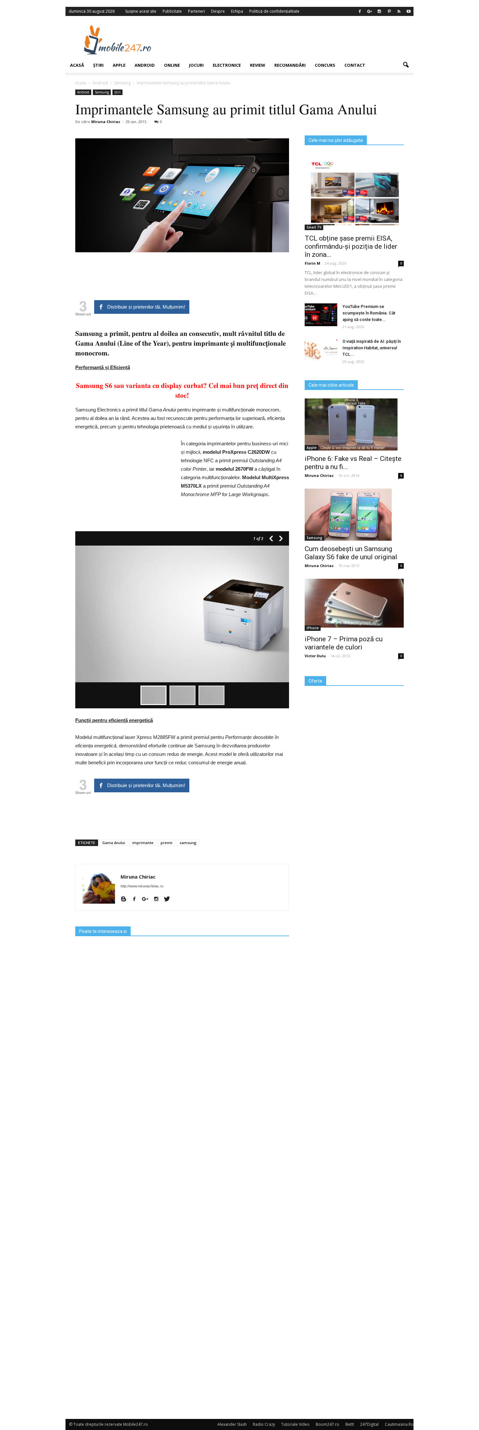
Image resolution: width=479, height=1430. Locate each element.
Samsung (102, 92)
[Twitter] (169, 899)
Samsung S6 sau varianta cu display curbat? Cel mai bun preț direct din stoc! (182, 390)
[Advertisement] (292, 39)
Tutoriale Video (295, 1424)
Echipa (237, 11)
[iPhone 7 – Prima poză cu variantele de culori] (354, 603)
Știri (98, 65)
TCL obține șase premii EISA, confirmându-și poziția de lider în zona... (351, 246)
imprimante (142, 842)
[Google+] (369, 11)
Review (257, 65)
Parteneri (196, 11)
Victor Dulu (315, 655)
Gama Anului (113, 842)
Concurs (325, 65)
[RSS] (399, 11)
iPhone (313, 628)
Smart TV (314, 227)
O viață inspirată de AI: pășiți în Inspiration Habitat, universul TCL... (371, 348)
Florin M (312, 263)
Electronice (227, 65)
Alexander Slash (232, 1424)
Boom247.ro (327, 1424)
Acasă (77, 65)
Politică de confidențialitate (274, 11)
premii (166, 842)
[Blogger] (126, 899)
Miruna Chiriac (105, 121)
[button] (406, 65)
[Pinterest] (389, 11)
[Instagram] (379, 11)
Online (172, 65)
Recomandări (290, 65)
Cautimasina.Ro (399, 1424)
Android (145, 65)
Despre (218, 11)
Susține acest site (140, 11)
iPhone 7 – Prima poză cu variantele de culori (344, 643)
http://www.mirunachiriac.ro (142, 886)
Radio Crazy (264, 1424)
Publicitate (172, 11)
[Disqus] (182, 1154)
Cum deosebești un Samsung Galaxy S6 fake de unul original (351, 553)
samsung (188, 842)
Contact (354, 65)
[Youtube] (409, 11)
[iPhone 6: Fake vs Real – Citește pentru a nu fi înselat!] (354, 424)
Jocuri (196, 65)
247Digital (369, 1424)
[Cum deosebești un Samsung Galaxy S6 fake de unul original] (354, 515)
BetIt (349, 1424)
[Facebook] (360, 11)
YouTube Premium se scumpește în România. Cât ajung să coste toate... (368, 313)
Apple (119, 65)
